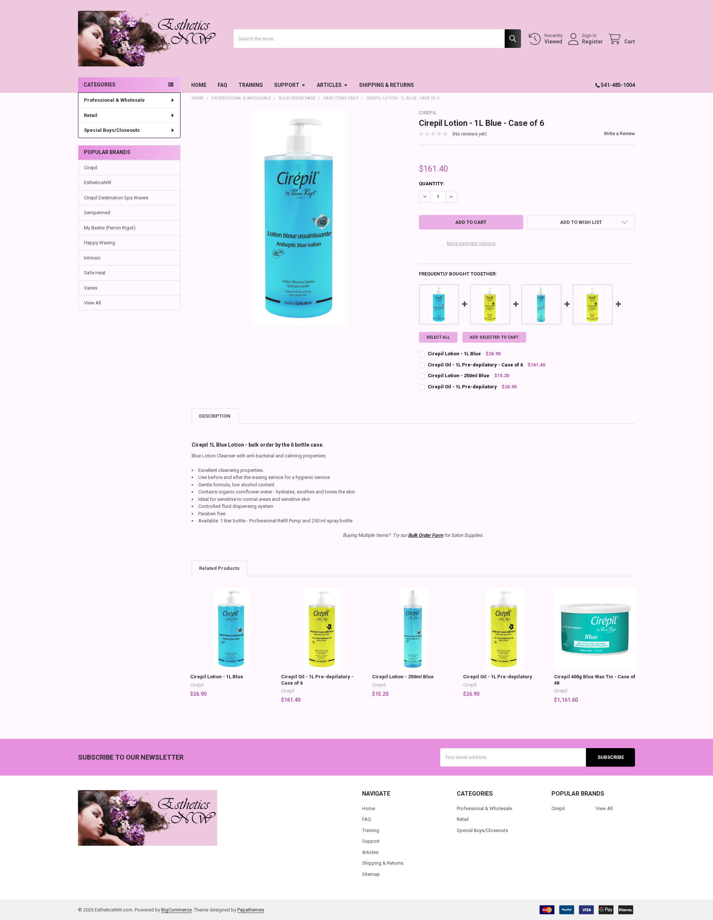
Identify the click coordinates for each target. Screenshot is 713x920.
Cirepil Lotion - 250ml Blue (403, 676)
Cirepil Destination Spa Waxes (116, 197)
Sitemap (371, 874)
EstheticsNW (97, 182)
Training (250, 85)
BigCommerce (176, 910)
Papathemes (250, 910)
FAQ (222, 85)
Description (215, 416)
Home (198, 85)
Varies (90, 288)
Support (286, 85)
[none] (300, 218)
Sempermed (97, 212)
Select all (438, 337)
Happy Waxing (99, 242)
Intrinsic (92, 258)
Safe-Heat (94, 272)
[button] (581, 222)
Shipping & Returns (386, 85)
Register (592, 42)
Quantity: (432, 183)
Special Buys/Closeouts (112, 130)
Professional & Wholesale (114, 100)
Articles (329, 85)
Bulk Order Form (425, 535)
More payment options (471, 243)
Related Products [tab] (219, 568)
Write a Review (619, 133)
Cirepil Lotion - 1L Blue (216, 676)
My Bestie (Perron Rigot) (110, 228)
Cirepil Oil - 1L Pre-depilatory (497, 676)
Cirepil (90, 167)
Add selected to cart (494, 337)
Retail (90, 115)
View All (92, 303)
